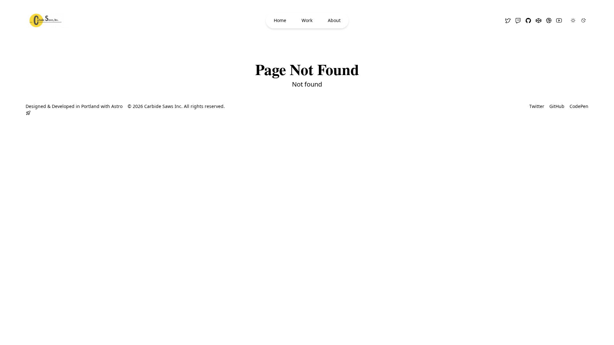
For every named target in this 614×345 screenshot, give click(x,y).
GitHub (556, 106)
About (334, 20)
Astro (116, 106)
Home (280, 20)
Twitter (536, 106)
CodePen (579, 106)
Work (307, 20)
